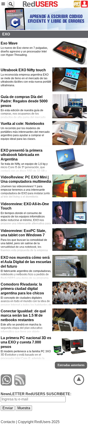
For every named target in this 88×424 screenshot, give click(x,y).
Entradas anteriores (71, 365)
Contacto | (9, 422)
